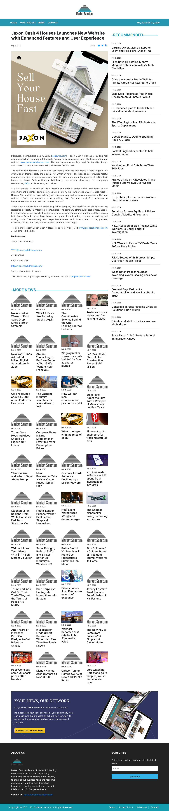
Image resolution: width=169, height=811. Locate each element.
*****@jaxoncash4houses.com (26, 250)
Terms (112, 807)
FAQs (26, 183)
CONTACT (53, 22)
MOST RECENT (28, 22)
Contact (155, 807)
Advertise (142, 807)
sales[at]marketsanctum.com (38, 794)
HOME (13, 22)
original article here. (81, 276)
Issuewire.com (59, 156)
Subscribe (135, 776)
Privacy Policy (126, 807)
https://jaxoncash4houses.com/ (27, 266)
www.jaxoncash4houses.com (34, 162)
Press (41, 22)
